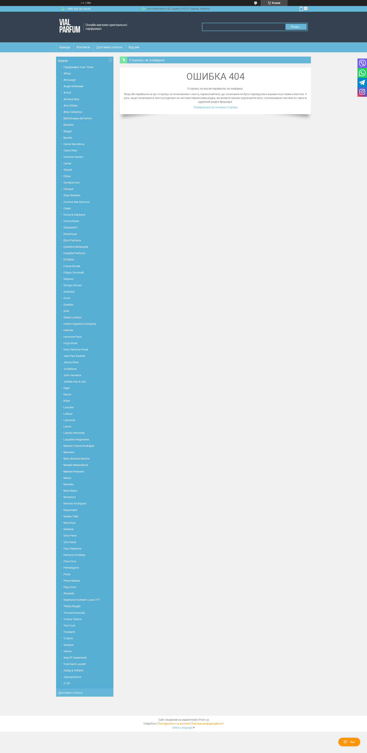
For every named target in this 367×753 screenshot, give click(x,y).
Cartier (67, 163)
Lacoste (68, 407)
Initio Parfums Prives (76, 349)
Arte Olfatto (71, 105)
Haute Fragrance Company (80, 323)
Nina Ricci (70, 522)
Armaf (67, 92)
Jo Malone (70, 368)
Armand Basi (71, 99)
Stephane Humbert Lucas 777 (82, 599)
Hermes (68, 330)
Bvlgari (68, 131)
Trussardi (69, 631)
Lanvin (67, 426)
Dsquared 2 (71, 227)
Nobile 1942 (71, 516)
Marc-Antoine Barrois (76, 458)
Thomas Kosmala (74, 612)
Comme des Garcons (76, 202)
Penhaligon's (71, 567)
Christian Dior (72, 182)
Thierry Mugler (72, 606)
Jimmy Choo (71, 362)
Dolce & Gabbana (74, 214)
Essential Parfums (74, 253)
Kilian (67, 400)
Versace (68, 644)
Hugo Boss (70, 343)
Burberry (69, 124)
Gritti (66, 311)
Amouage (70, 79)
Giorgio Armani (73, 285)
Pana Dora (70, 561)
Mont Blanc (70, 490)
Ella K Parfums (72, 240)
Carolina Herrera (73, 156)
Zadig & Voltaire (73, 670)
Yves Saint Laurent (75, 664)
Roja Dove (70, 587)
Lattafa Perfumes (74, 432)
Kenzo (67, 394)
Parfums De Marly (74, 555)
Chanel (68, 169)
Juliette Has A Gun (75, 381)
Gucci (67, 298)
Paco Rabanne (72, 548)
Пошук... (296, 26)
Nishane (68, 529)
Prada (67, 574)
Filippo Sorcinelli (74, 272)
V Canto (68, 638)
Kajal (66, 388)
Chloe (67, 176)
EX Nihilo (69, 259)
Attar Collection (73, 112)
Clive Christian (72, 195)
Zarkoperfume (72, 677)
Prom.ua (204, 719)
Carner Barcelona (74, 144)
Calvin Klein (70, 150)
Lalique (68, 413)
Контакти (83, 47)
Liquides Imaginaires (76, 439)
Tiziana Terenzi (73, 619)
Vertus (67, 651)
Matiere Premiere (74, 471)
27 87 (67, 683)
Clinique (68, 189)
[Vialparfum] (69, 27)
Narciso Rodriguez (75, 503)
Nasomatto (70, 510)
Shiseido (69, 593)
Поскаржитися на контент (173, 723)
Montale (68, 484)
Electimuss (70, 234)
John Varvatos (72, 375)
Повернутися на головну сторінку (215, 107)
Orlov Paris (70, 535)
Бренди (64, 47)
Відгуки (134, 47)
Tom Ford (69, 625)
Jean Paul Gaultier (74, 355)
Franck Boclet (72, 266)
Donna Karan (71, 221)
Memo (67, 478)
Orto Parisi (70, 542)
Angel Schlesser (73, 86)
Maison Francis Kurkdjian (79, 445)
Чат (352, 742)
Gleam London (73, 317)
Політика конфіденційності (207, 723)
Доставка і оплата (109, 47)
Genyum (68, 278)
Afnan (67, 73)
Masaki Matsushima (76, 465)
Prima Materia (72, 580)
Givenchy (69, 291)
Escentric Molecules (76, 246)
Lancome (69, 420)
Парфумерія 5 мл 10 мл (78, 67)
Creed (67, 208)
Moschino (70, 497)
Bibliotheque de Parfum (78, 118)
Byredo (68, 137)
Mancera (69, 452)
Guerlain (68, 304)
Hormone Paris (73, 336)
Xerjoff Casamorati (75, 657)
